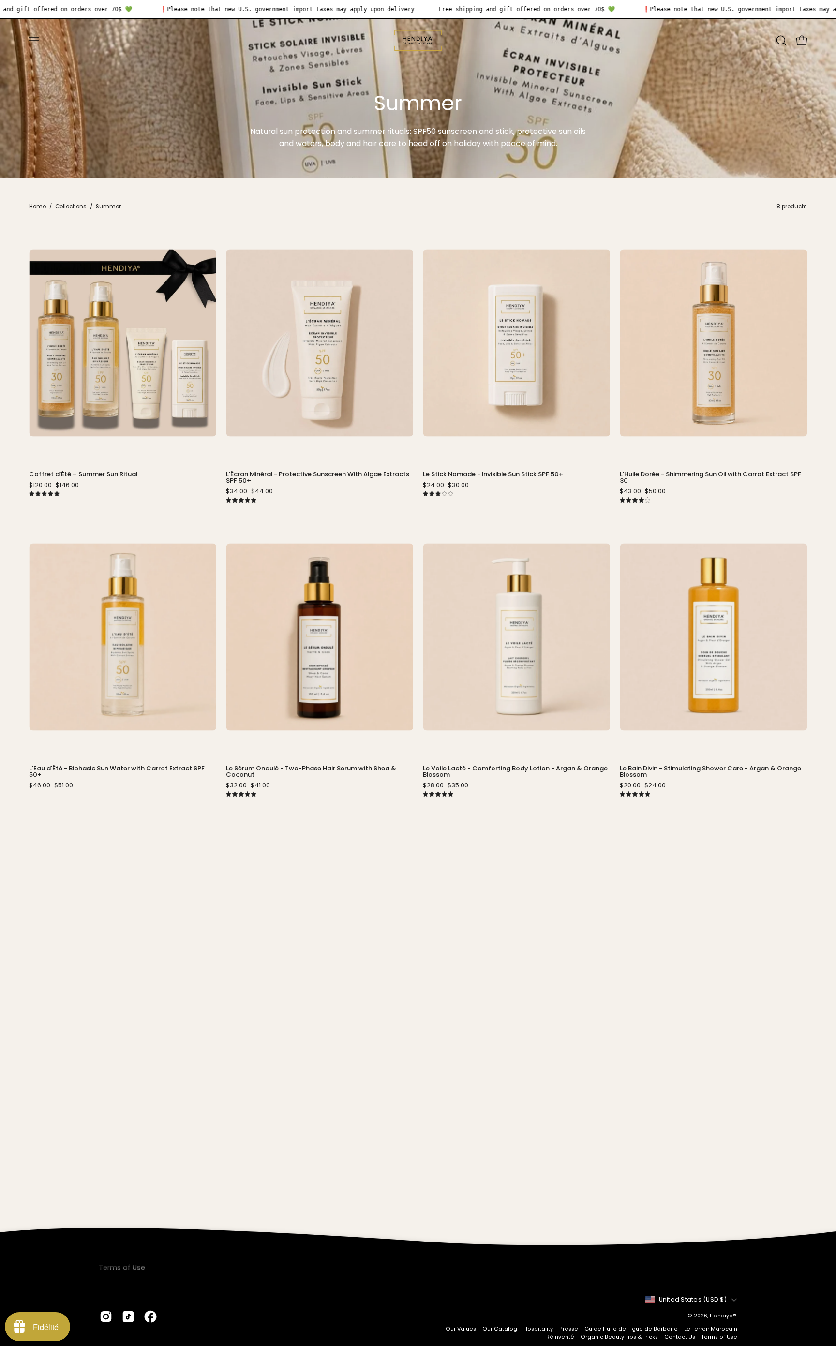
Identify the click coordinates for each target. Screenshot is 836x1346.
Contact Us (679, 1337)
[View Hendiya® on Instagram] (106, 1316)
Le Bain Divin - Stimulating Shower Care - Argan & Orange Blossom (710, 772)
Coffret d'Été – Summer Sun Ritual (83, 475)
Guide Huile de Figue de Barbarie (631, 1328)
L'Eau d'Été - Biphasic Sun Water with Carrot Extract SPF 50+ (117, 772)
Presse (568, 1328)
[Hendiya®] (418, 40)
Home (37, 206)
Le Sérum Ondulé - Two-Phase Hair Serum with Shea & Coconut (311, 772)
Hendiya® (723, 1315)
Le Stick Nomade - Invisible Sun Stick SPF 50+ (493, 475)
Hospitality (538, 1328)
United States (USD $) (693, 1299)
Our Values (461, 1328)
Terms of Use (719, 1337)
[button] (781, 40)
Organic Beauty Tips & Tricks (619, 1337)
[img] (44, 494)
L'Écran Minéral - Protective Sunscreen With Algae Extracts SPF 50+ (317, 478)
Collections (71, 206)
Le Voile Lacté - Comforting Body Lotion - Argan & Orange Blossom (515, 772)
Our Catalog (499, 1328)
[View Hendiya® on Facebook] (150, 1316)
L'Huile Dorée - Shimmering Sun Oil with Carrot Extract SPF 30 (710, 478)
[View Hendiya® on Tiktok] (128, 1316)
